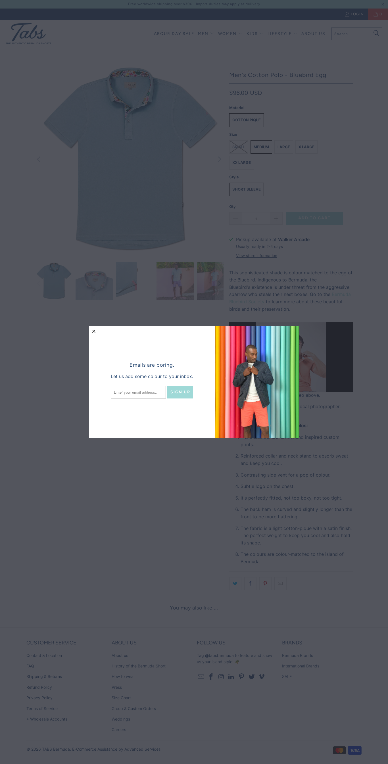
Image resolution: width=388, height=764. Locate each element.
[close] (94, 331)
